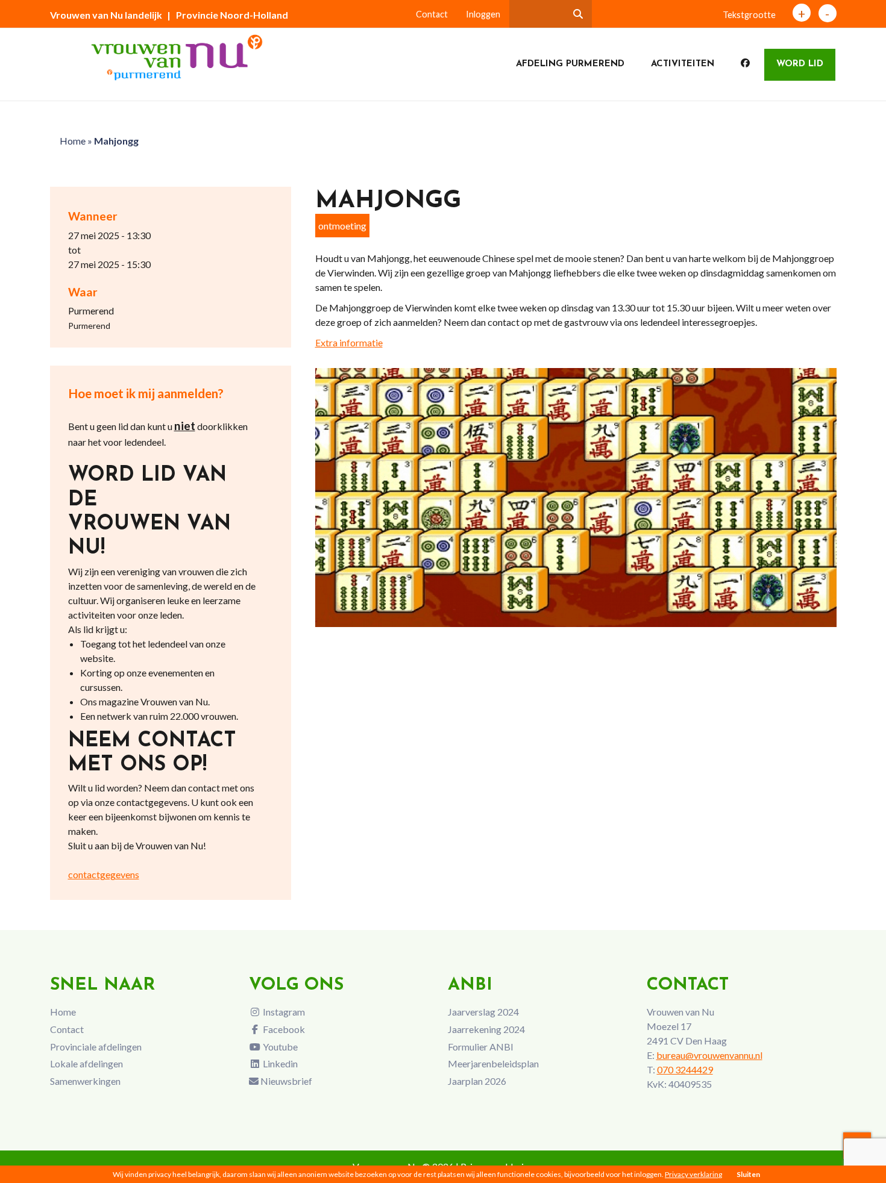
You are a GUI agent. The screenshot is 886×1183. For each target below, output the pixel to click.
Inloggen (483, 14)
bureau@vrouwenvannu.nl (709, 1055)
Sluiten (748, 1174)
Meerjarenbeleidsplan (493, 1063)
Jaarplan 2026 (477, 1081)
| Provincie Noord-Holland (227, 14)
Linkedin (279, 1063)
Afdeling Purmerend (570, 64)
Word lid (799, 64)
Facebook (283, 1029)
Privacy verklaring (693, 1174)
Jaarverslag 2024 (483, 1011)
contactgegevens (103, 874)
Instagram (283, 1011)
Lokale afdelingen (86, 1063)
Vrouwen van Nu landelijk (106, 14)
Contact (432, 14)
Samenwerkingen (85, 1081)
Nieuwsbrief (285, 1081)
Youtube (279, 1046)
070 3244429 (685, 1069)
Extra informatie (349, 342)
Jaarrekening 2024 (486, 1029)
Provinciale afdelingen (96, 1046)
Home (73, 140)
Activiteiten (682, 64)
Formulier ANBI (481, 1046)
